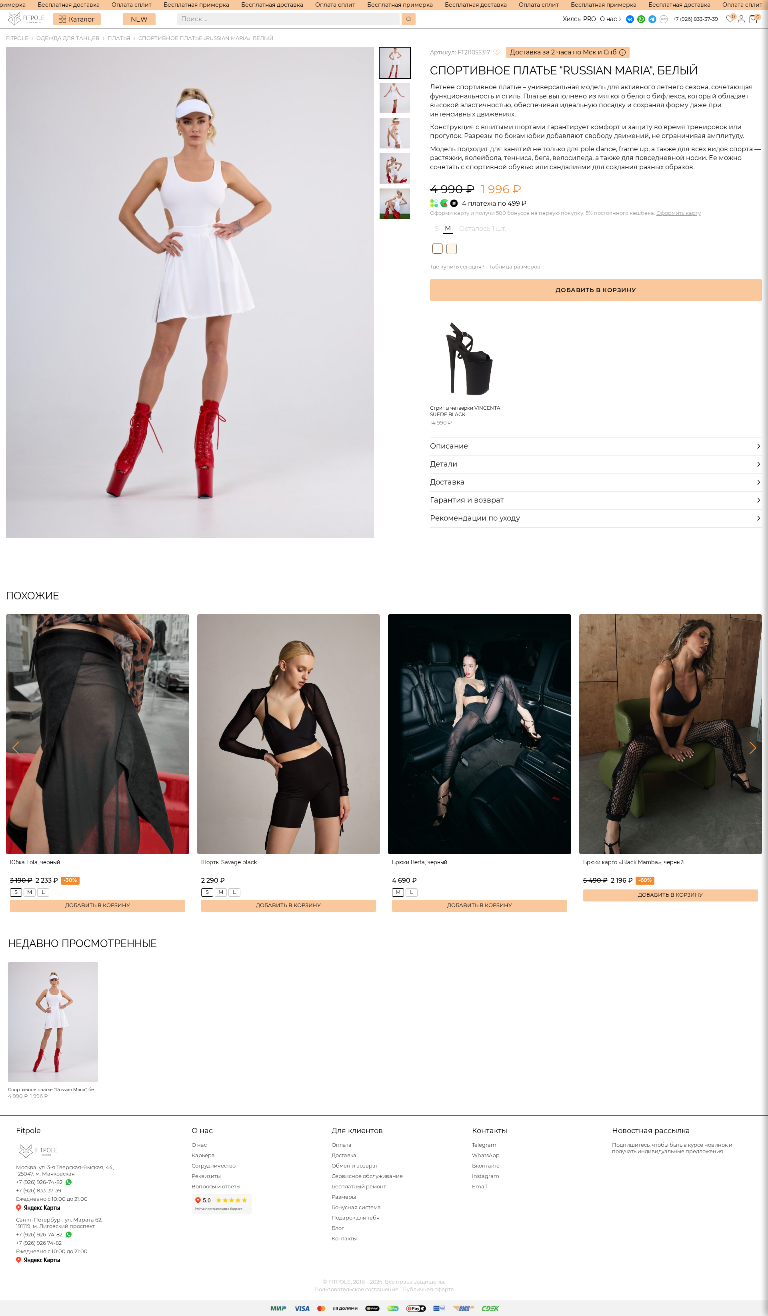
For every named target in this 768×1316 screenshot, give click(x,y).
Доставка (344, 1155)
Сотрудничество (214, 1166)
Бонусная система (356, 1207)
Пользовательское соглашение (356, 1289)
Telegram (484, 1145)
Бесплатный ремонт (359, 1187)
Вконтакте (486, 1166)
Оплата (342, 1145)
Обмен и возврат (355, 1166)
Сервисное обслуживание (367, 1176)
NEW (139, 19)
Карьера (203, 1155)
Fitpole (17, 38)
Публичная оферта (428, 1289)
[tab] (395, 63)
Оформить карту (678, 213)
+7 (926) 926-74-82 (39, 1182)
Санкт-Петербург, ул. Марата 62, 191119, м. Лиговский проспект (59, 1223)
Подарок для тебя (356, 1218)
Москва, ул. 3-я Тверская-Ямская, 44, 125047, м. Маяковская (65, 1170)
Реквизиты (206, 1176)
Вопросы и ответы (216, 1187)
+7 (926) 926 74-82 (39, 1243)
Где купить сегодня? (457, 267)
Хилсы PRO (579, 19)
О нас (608, 19)
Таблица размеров (514, 267)
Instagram (485, 1176)
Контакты (344, 1239)
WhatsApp (486, 1155)
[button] (15, 748)
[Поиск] (409, 19)
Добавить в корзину (97, 905)
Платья (119, 38)
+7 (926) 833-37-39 (695, 19)
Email (479, 1187)
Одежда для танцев (68, 38)
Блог (338, 1228)
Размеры (344, 1197)
